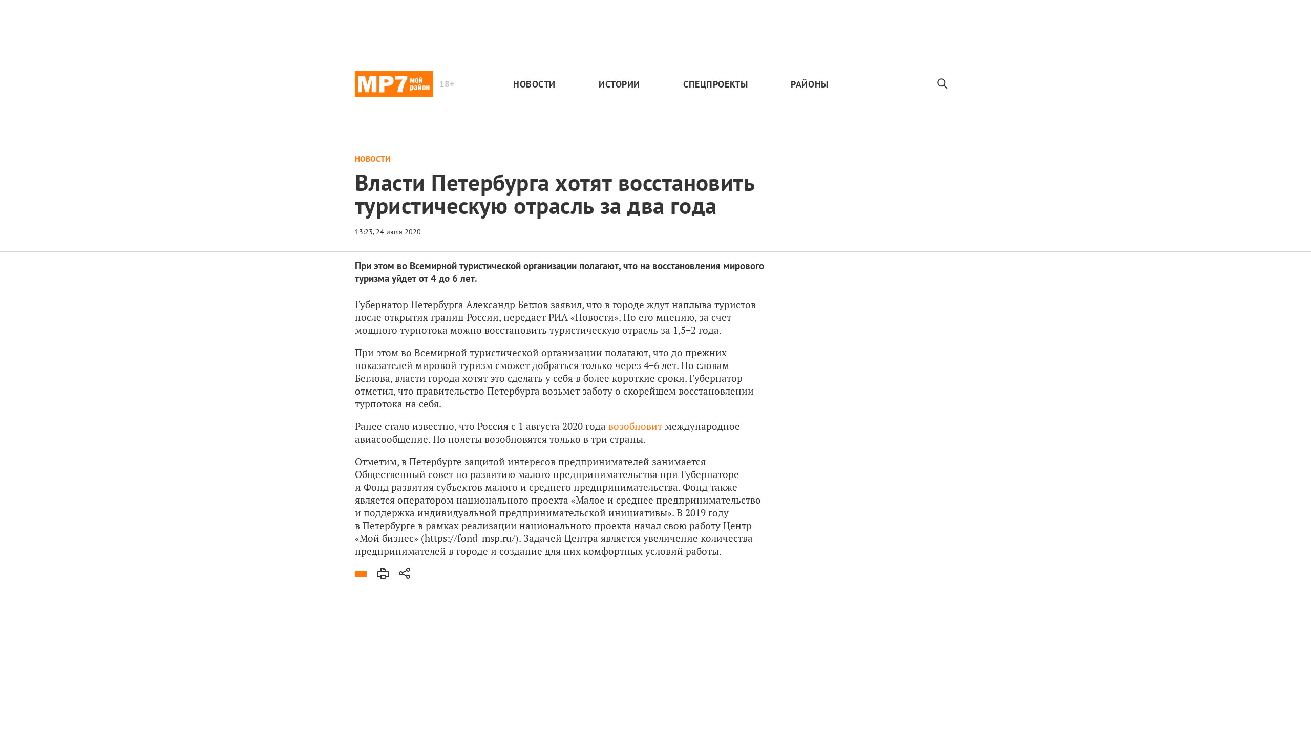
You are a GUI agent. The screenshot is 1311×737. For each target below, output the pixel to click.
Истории (619, 84)
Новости (534, 84)
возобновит (635, 426)
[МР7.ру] (394, 84)
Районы (809, 84)
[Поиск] (943, 84)
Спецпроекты (715, 84)
